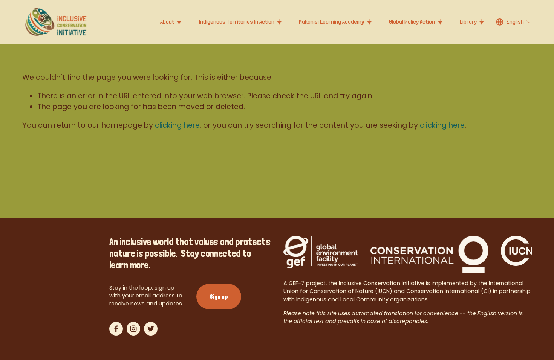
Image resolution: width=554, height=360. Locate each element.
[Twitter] (151, 329)
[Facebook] (116, 329)
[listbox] (514, 22)
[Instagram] (133, 329)
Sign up (219, 296)
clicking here (177, 125)
